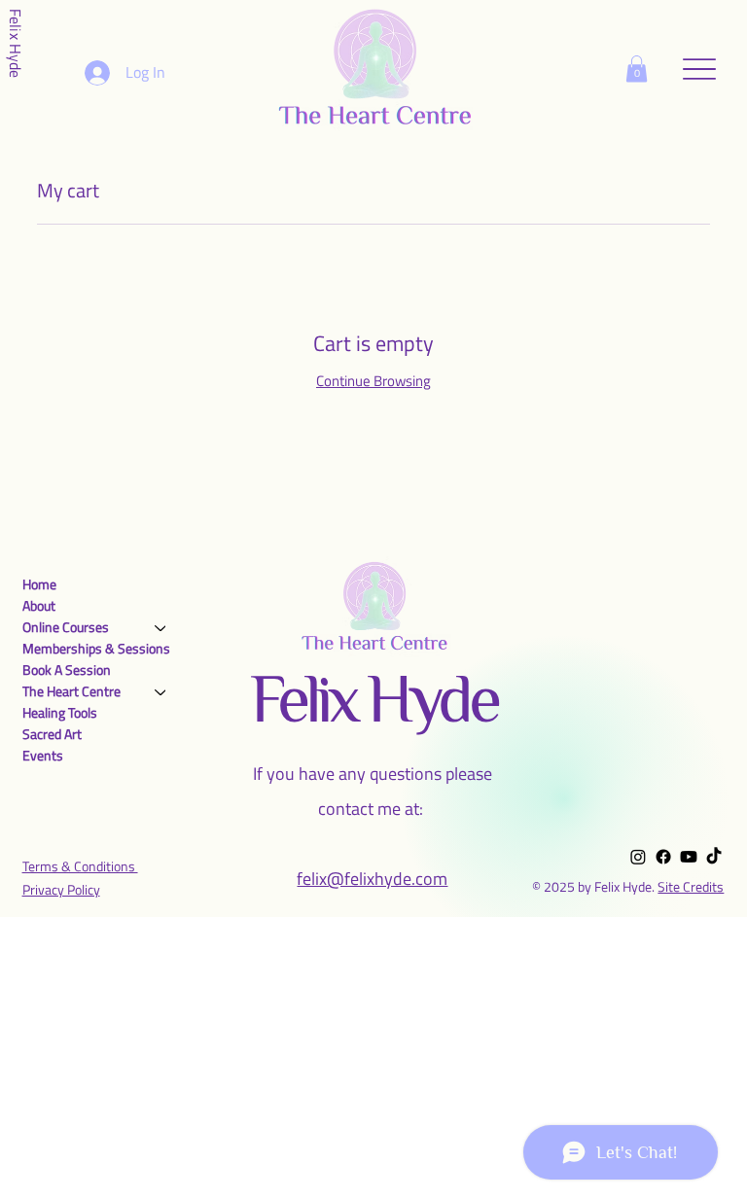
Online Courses (65, 627)
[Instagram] (638, 856)
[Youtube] (688, 856)
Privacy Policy (61, 889)
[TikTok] (714, 856)
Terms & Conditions (80, 866)
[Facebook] (663, 856)
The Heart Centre (71, 691)
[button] (636, 68)
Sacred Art (52, 733)
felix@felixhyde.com (372, 878)
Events (42, 755)
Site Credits (691, 886)
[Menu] (700, 69)
